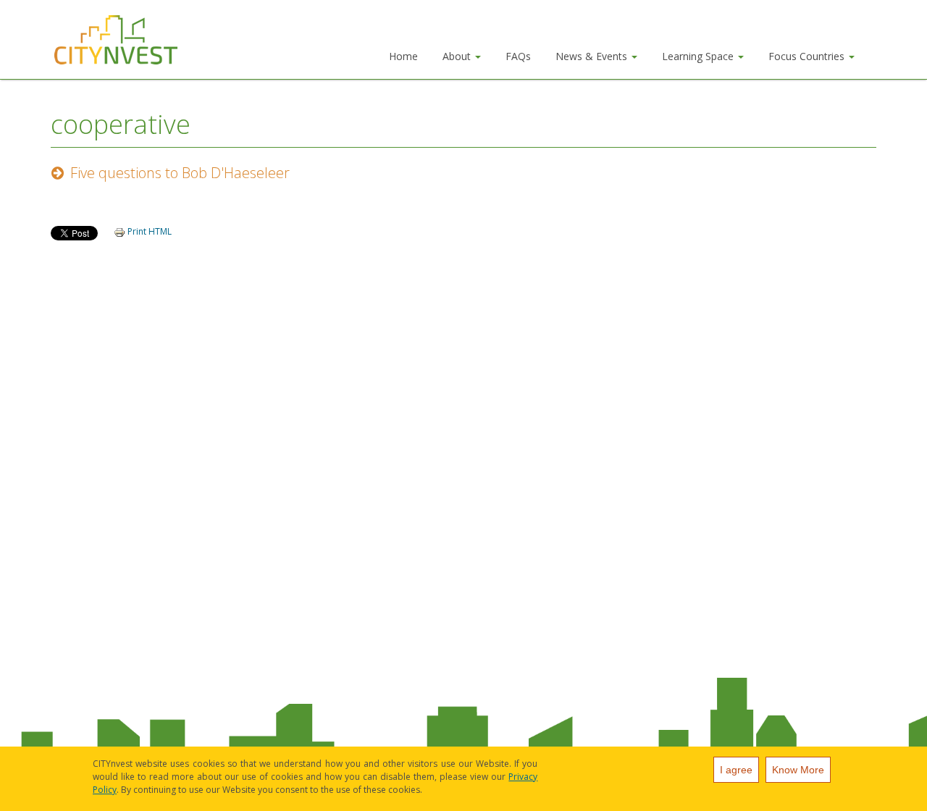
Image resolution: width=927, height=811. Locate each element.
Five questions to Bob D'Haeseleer (180, 172)
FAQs (518, 56)
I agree (736, 770)
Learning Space (699, 56)
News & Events (592, 56)
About (458, 56)
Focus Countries (807, 56)
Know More (798, 770)
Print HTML (148, 231)
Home (403, 56)
